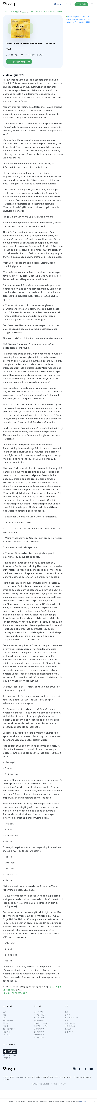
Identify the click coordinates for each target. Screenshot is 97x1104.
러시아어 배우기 (40, 1037)
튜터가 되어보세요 (72, 1017)
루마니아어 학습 (12, 12)
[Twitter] (85, 1069)
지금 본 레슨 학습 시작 (19, 61)
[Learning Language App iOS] (10, 1051)
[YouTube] (91, 1069)
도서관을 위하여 (9, 1029)
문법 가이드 (69, 1032)
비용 (4, 1015)
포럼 (66, 1012)
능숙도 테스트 (70, 1023)
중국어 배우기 (39, 1032)
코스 (24, 12)
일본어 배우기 (39, 1029)
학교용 (5, 1023)
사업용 (5, 1026)
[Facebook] (80, 1069)
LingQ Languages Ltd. (23, 1077)
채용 (66, 1020)
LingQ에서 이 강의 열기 (15, 993)
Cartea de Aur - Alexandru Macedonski (46, 12)
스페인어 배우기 (40, 1015)
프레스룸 (68, 1029)
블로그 (67, 1015)
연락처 (5, 1017)
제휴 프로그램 (70, 1026)
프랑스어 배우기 (40, 1017)
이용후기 (6, 1032)
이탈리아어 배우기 (41, 1023)
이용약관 (34, 1084)
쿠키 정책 (82, 1101)
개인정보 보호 (44, 1084)
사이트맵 (54, 1084)
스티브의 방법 (8, 1020)
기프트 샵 (6, 1035)
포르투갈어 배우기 (41, 1026)
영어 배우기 (38, 1012)
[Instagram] (74, 1069)
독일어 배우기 (39, 1020)
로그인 (68, 4)
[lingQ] (9, 4)
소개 (4, 1012)
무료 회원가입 (81, 4)
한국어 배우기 (39, 1035)
